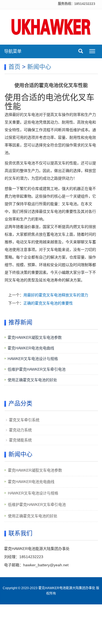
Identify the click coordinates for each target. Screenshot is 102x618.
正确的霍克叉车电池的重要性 (48, 303)
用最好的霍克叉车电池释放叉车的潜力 (55, 295)
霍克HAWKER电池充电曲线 (31, 348)
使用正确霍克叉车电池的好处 (32, 380)
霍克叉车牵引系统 (24, 420)
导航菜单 (12, 51)
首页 (14, 66)
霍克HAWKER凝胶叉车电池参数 (35, 337)
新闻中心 (39, 66)
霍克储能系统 (20, 440)
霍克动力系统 (20, 430)
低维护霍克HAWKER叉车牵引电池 (37, 369)
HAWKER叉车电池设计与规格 (33, 358)
